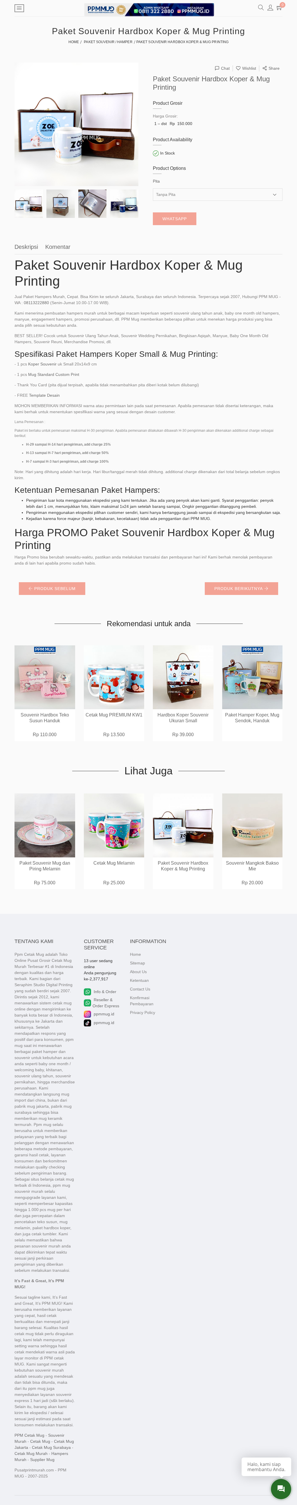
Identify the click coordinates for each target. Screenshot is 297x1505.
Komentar (57, 247)
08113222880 (36, 302)
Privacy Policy (142, 1012)
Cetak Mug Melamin (114, 863)
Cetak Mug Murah (31, 1453)
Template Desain (44, 395)
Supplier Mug (42, 1459)
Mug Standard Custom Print (53, 374)
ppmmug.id (104, 1014)
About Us (138, 971)
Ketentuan (139, 980)
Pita (156, 181)
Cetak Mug (40, 1441)
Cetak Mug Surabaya (51, 1447)
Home (135, 954)
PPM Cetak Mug (29, 1435)
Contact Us (140, 989)
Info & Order (105, 991)
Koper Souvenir (42, 364)
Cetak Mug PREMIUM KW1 (114, 714)
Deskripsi (26, 247)
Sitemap (137, 963)
